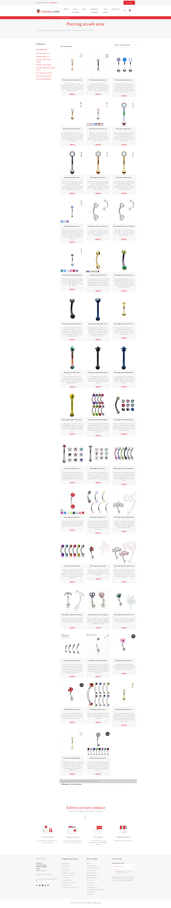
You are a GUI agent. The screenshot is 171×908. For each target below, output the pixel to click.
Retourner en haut (93, 781)
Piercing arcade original (43, 65)
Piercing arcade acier (42, 56)
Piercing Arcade (41, 49)
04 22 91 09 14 (53, 2)
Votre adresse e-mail (117, 863)
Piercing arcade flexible (43, 79)
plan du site (97, 903)
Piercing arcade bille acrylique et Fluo (45, 69)
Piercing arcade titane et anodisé (44, 60)
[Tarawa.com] (47, 11)
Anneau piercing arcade (43, 76)
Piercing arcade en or (43, 53)
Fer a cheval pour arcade (44, 73)
